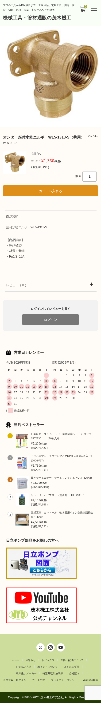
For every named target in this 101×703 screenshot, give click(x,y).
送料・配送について (72, 660)
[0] (82, 10)
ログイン (50, 320)
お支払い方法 (23, 666)
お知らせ (30, 660)
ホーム (15, 660)
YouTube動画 (90, 680)
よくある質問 (71, 666)
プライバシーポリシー (64, 680)
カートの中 (38, 680)
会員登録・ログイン (14, 680)
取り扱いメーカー (26, 673)
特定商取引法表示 (53, 673)
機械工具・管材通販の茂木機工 (37, 17)
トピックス (48, 660)
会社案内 (74, 673)
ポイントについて (47, 666)
